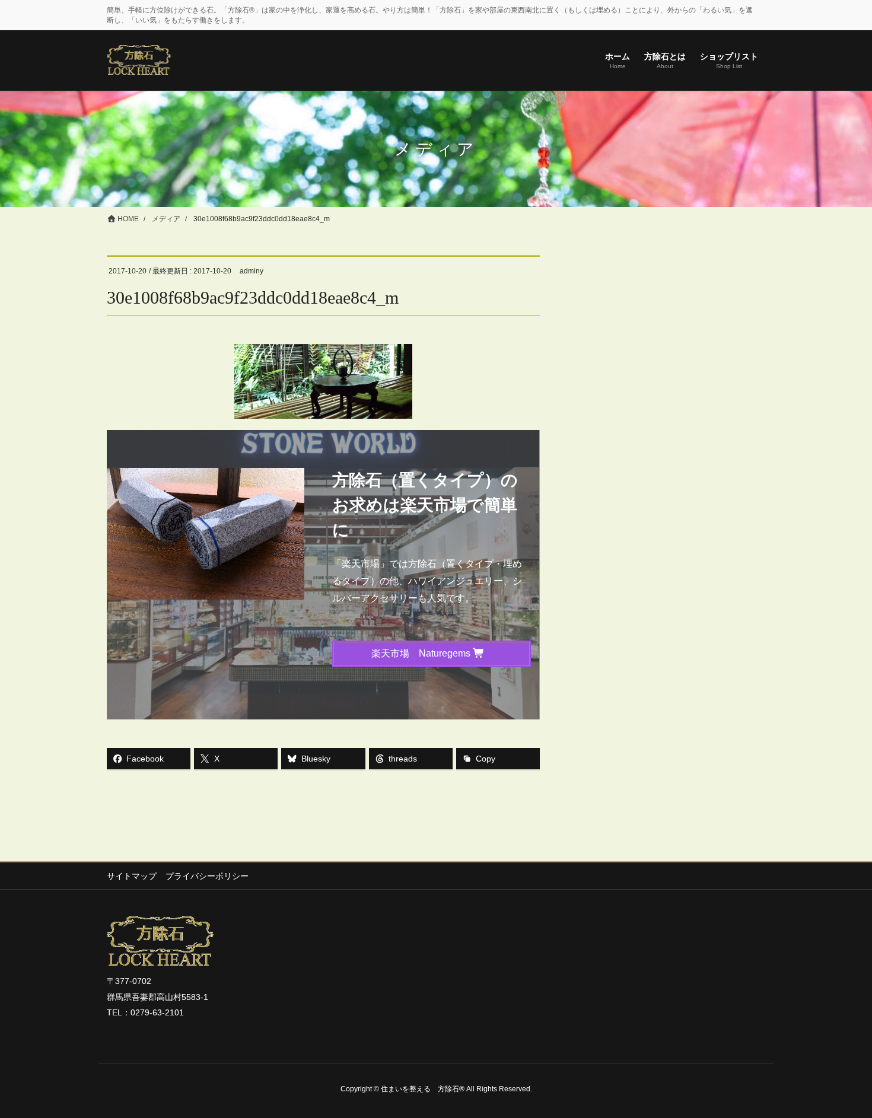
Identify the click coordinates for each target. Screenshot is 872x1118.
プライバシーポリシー (207, 876)
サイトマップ (132, 876)
